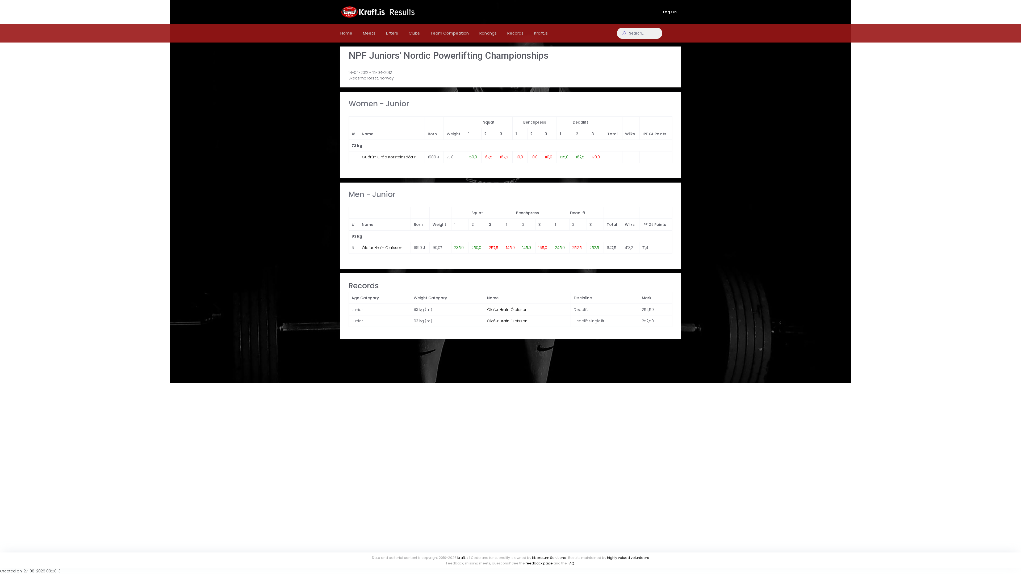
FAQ (571, 563)
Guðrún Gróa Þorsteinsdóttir (389, 157)
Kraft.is (462, 557)
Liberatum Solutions (549, 557)
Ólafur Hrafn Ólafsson (382, 247)
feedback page (539, 563)
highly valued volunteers (628, 557)
